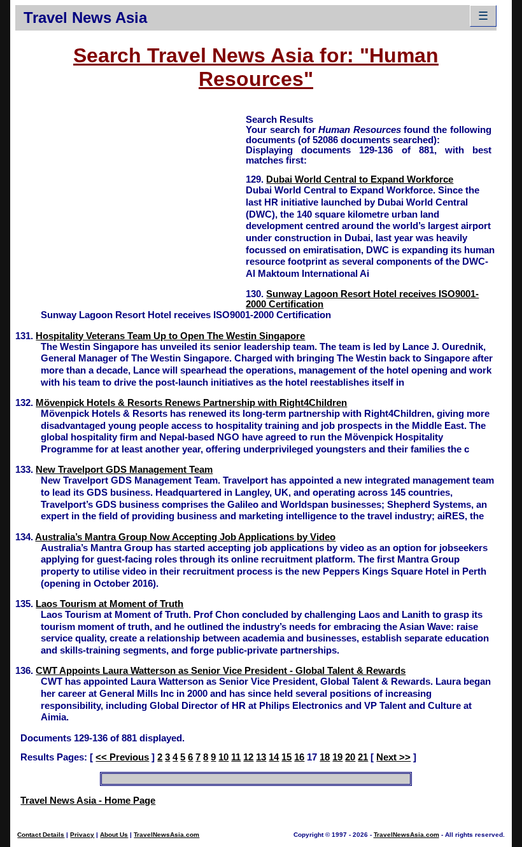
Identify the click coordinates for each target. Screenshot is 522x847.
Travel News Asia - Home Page (87, 800)
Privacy (82, 834)
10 (223, 757)
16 (299, 757)
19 (337, 757)
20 (350, 757)
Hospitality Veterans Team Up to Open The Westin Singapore (170, 336)
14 (274, 757)
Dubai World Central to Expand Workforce (359, 179)
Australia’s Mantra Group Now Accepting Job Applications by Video (185, 537)
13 (261, 757)
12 (248, 757)
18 (325, 757)
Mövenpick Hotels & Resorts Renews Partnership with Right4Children (191, 403)
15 (286, 757)
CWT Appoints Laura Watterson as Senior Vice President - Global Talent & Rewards (221, 671)
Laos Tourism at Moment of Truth (109, 604)
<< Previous (122, 757)
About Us (114, 834)
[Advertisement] (130, 202)
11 (236, 757)
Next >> (393, 757)
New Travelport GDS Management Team (124, 470)
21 (363, 757)
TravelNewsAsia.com (166, 834)
